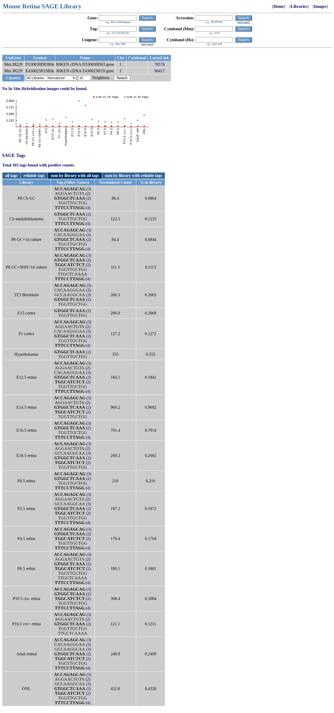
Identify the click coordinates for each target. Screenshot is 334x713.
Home (278, 6)
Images (320, 6)
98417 (159, 71)
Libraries (299, 6)
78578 (159, 64)
